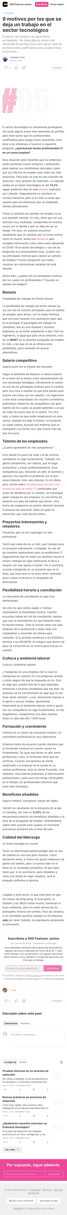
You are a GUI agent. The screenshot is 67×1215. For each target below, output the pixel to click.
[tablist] (16, 1023)
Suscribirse (41, 4)
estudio (43, 189)
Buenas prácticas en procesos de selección (24, 1099)
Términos (47, 1189)
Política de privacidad (54, 978)
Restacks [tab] (25, 1023)
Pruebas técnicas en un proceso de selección (25, 1072)
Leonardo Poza (17, 57)
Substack (17, 1208)
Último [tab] (22, 1062)
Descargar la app (49, 1200)
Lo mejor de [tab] (10, 1062)
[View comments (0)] (16, 68)
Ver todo (10, 1149)
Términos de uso (33, 975)
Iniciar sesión (57, 4)
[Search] (61, 1062)
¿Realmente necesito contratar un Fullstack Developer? (24, 1125)
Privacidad (35, 1189)
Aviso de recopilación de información (22, 978)
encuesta (42, 238)
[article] (33, 1080)
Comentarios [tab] (10, 1023)
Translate (9, 13)
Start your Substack (22, 1200)
